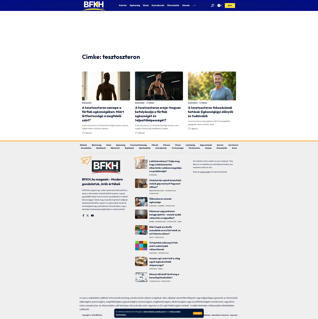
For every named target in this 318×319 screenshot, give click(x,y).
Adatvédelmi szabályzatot (155, 312)
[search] (212, 5)
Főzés (160, 269)
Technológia (170, 191)
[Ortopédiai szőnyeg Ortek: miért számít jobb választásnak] (141, 245)
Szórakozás (160, 221)
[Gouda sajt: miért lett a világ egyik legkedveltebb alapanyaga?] (141, 261)
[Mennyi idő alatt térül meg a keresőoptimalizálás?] (141, 277)
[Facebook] (83, 215)
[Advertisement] (159, 29)
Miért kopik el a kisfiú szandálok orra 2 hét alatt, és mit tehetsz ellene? (165, 230)
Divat (151, 237)
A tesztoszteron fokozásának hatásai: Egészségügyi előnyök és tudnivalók (210, 112)
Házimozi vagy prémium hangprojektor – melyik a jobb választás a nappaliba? (165, 214)
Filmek (151, 221)
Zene (179, 221)
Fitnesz (150, 103)
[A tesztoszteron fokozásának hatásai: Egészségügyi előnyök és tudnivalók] (212, 86)
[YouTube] (92, 215)
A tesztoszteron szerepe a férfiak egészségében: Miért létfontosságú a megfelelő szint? (103, 114)
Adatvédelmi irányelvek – (220, 315)
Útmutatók (154, 193)
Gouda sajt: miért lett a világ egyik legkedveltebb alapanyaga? (164, 262)
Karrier (161, 206)
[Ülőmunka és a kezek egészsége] (141, 201)
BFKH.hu (89, 133)
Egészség (87, 103)
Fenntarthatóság (156, 191)
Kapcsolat (233, 315)
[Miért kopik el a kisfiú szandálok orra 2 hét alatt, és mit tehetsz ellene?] (141, 230)
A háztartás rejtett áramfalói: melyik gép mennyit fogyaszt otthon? (165, 183)
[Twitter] (87, 215)
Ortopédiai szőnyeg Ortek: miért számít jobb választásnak (163, 246)
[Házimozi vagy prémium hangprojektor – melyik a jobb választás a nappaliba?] (141, 214)
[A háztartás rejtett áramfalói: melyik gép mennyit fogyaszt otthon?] (141, 183)
